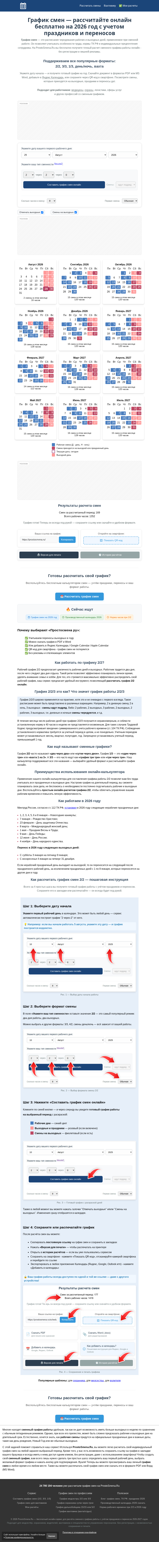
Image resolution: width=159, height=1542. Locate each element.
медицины (77, 90)
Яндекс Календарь (53, 77)
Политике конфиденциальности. (19, 1537)
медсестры (97, 1380)
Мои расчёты (32, 1507)
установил (71, 807)
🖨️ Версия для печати (49, 554)
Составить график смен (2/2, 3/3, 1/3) (32, 1499)
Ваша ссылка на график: (48, 533)
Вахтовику (110, 5)
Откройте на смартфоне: (111, 533)
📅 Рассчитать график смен (79, 596)
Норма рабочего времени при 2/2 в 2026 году (123, 1507)
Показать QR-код (113, 540)
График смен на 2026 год (44, 617)
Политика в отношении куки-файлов (79, 1532)
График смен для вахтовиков (32, 1503)
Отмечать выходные (29, 212)
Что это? (58, 163)
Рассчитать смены (90, 5)
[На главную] (23, 5)
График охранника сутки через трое (75, 1503)
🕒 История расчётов (110, 554)
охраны (89, 90)
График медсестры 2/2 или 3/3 (75, 1499)
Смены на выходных (63, 212)
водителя (115, 1380)
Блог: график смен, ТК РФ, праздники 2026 (123, 1499)
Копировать (67, 539)
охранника (79, 1380)
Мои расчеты (130, 5)
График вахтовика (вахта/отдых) (75, 1511)
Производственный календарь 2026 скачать (123, 1503)
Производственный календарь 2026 (83, 617)
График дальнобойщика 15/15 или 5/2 (75, 1507)
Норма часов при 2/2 (120, 617)
